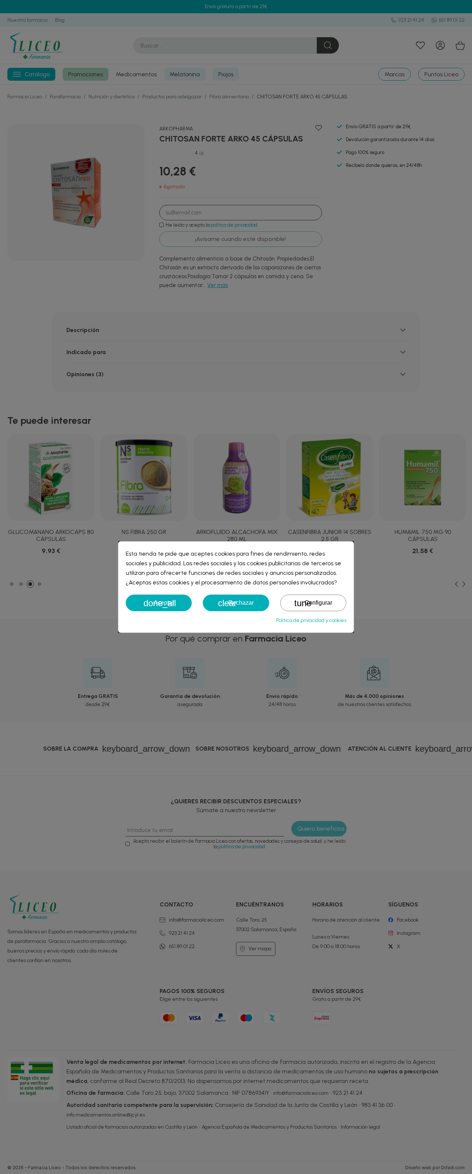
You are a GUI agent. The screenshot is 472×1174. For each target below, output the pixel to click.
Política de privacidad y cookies (311, 620)
